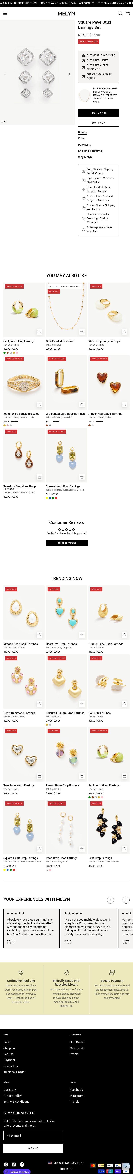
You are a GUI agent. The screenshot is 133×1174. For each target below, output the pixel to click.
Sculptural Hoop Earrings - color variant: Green (4, 353)
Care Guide (77, 1048)
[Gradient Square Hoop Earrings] (66, 382)
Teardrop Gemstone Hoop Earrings (19, 488)
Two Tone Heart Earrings (18, 785)
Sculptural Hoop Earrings (18, 341)
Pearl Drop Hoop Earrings (61, 858)
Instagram (76, 1095)
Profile (74, 1054)
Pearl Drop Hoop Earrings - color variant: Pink (50, 870)
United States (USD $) (66, 1162)
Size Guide (77, 1042)
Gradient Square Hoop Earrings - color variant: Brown (47, 425)
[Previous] (5, 74)
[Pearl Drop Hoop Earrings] (66, 827)
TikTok (74, 1101)
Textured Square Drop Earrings (65, 713)
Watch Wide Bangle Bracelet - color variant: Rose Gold (8, 425)
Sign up (33, 1148)
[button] (120, 13)
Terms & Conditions (16, 1101)
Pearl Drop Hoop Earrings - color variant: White (47, 870)
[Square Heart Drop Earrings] (66, 455)
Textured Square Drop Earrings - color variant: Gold (47, 725)
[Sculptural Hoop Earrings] (24, 310)
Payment (9, 1060)
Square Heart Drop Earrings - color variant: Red (56, 498)
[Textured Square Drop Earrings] (66, 681)
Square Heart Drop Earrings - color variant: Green (53, 498)
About (6, 1082)
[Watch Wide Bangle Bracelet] (24, 382)
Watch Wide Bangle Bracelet (21, 413)
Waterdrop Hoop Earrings (104, 341)
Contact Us (10, 1066)
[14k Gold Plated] (84, 95)
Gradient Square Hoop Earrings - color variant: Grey (50, 425)
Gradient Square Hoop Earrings (65, 413)
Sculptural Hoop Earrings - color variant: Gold (14, 353)
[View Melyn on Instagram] (6, 1164)
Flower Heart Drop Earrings (63, 785)
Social (73, 1082)
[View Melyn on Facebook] (22, 1164)
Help (5, 1034)
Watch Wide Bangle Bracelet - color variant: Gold (4, 425)
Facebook (76, 1089)
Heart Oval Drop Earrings (61, 644)
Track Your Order (14, 1072)
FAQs (6, 1042)
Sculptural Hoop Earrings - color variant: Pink (17, 353)
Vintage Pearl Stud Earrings (20, 644)
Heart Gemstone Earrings (19, 713)
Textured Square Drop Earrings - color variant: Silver (50, 725)
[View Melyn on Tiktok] (14, 1164)
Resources (75, 1034)
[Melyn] (66, 13)
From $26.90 (52, 494)
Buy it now (99, 122)
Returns (8, 1054)
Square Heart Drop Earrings (63, 486)
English (64, 1168)
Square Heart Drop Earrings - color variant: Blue (50, 498)
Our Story (9, 1089)
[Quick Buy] (39, 332)
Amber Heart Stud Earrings (105, 413)
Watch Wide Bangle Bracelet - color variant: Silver (11, 425)
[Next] (69, 74)
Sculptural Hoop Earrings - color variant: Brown (8, 353)
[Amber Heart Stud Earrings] (109, 382)
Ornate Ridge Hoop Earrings (105, 644)
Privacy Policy (12, 1095)
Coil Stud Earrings (99, 713)
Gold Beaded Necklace (60, 341)
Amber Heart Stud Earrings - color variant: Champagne (93, 425)
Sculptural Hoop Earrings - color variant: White (11, 353)
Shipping (9, 1048)
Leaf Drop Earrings (100, 858)
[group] (66, 928)
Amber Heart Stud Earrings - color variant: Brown (89, 425)
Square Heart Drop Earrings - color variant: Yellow (47, 498)
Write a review (67, 543)
